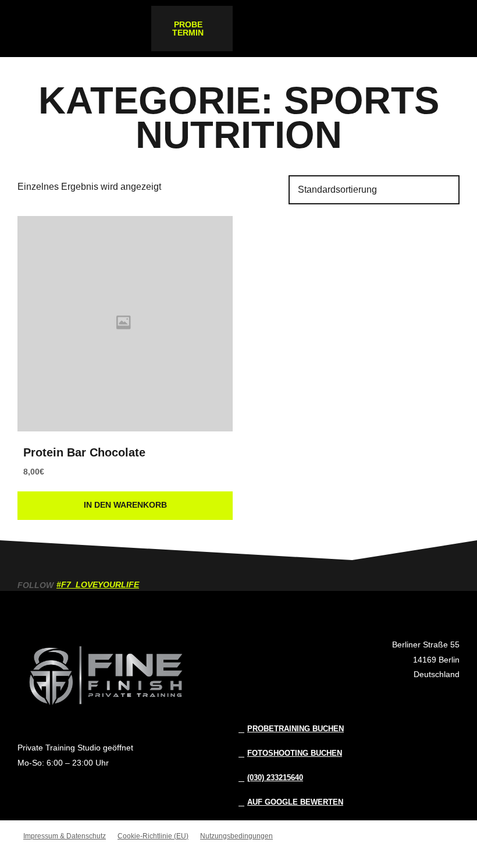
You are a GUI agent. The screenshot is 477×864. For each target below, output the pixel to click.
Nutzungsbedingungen (236, 836)
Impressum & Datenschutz (64, 836)
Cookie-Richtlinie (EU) (153, 836)
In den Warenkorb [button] (125, 504)
